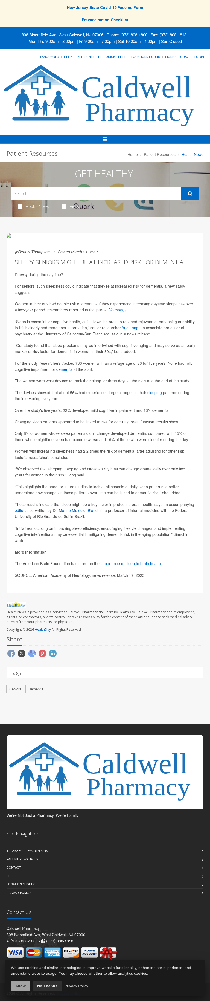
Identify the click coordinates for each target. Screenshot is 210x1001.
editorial (21, 510)
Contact (14, 867)
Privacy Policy (19, 892)
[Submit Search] (190, 193)
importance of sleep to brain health (131, 563)
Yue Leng (130, 327)
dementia (64, 369)
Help (68, 56)
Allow (20, 986)
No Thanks (47, 986)
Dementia (35, 689)
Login (199, 56)
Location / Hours (145, 56)
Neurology (117, 310)
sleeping (154, 392)
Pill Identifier (88, 56)
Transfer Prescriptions (27, 850)
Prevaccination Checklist (105, 19)
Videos (76, 206)
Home (132, 154)
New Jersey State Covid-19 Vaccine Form (105, 7)
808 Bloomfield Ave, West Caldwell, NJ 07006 (62, 34)
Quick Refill (116, 56)
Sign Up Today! (177, 56)
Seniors (15, 689)
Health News (37, 206)
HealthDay (43, 629)
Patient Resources (160, 154)
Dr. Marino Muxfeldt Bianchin (78, 510)
